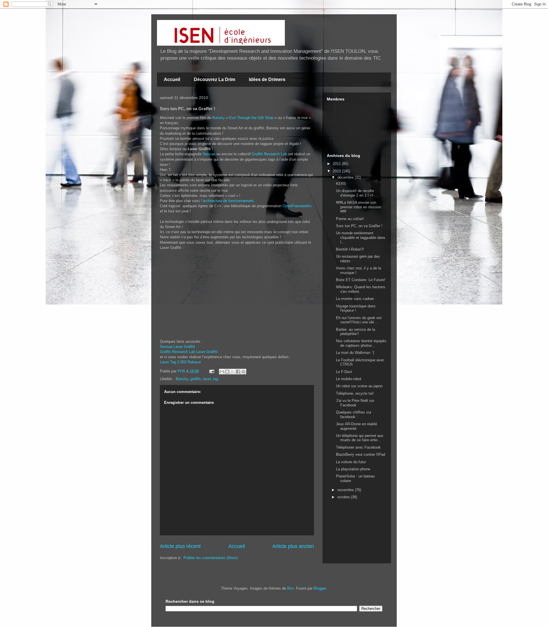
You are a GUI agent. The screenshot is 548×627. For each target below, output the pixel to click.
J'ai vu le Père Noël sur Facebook (355, 402)
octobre (344, 497)
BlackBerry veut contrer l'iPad (360, 454)
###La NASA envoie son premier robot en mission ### (358, 206)
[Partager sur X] (232, 371)
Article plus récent (180, 546)
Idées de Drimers (267, 79)
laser (207, 379)
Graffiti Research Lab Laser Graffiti (188, 352)
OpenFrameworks (297, 206)
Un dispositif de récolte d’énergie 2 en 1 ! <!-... (357, 193)
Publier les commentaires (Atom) (211, 558)
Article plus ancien (293, 546)
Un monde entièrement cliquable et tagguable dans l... (360, 237)
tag (215, 379)
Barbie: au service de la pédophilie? (355, 331)
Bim (290, 588)
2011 (337, 164)
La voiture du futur (351, 462)
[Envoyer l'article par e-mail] (211, 371)
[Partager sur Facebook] (238, 371)
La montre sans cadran (355, 299)
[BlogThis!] (227, 371)
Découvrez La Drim (214, 79)
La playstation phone (353, 469)
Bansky (218, 118)
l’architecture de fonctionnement (227, 201)
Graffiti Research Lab (269, 154)
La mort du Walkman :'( (355, 352)
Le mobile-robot (348, 379)
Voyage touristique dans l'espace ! (356, 308)
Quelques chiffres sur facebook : (353, 414)
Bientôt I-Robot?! (350, 249)
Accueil (172, 79)
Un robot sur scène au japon (359, 386)
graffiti (195, 379)
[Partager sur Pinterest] (243, 371)
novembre (346, 490)
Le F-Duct (344, 372)
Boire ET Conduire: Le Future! (360, 280)
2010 (337, 171)
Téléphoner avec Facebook (358, 447)
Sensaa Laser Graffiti (177, 346)
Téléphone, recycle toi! (355, 393)
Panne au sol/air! (350, 219)
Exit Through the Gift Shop (251, 118)
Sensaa (209, 154)
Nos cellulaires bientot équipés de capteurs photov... (361, 343)
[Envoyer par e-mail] (222, 371)
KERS (341, 184)
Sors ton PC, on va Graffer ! (359, 226)
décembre (346, 177)
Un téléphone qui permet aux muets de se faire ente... (359, 438)
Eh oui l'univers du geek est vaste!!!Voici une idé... (359, 320)
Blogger (320, 588)
